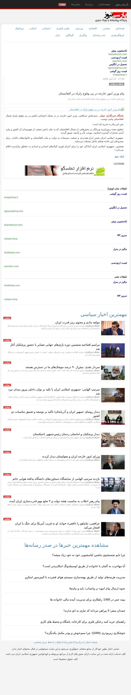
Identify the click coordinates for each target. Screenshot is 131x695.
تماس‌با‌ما (75, 4)
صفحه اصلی (91, 642)
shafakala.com (12, 252)
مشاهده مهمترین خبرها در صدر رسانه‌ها (66, 545)
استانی (33, 28)
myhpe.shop (10, 238)
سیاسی (106, 28)
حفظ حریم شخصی (43, 642)
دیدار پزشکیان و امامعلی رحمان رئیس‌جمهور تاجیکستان (66, 434)
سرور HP (122, 235)
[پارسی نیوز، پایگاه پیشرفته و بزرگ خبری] (111, 17)
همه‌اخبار (120, 28)
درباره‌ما (89, 4)
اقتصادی (93, 28)
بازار (57, 35)
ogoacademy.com (117, 67)
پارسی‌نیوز (121, 4)
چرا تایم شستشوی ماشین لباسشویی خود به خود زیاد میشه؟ (88, 555)
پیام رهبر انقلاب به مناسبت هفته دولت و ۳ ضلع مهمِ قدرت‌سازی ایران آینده (54, 501)
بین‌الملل (19, 28)
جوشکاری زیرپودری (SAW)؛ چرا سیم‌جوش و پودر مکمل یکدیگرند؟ (85, 633)
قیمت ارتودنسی (119, 57)
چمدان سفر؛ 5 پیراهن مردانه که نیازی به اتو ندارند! (94, 610)
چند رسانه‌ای (99, 35)
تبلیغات (58, 642)
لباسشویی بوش (119, 50)
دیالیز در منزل (120, 249)
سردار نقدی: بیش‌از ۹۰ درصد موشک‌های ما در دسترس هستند (62, 367)
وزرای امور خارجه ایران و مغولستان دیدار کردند (71, 456)
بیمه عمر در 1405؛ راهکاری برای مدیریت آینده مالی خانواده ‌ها (87, 599)
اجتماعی (46, 28)
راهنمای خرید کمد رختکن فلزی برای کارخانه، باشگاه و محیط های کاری (82, 621)
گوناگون (70, 35)
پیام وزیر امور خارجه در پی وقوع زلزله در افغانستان (91, 93)
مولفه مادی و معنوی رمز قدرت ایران (77, 322)
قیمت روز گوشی (118, 71)
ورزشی (79, 28)
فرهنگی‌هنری (117, 35)
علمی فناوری (62, 28)
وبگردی (83, 35)
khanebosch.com (117, 54)
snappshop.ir (120, 74)
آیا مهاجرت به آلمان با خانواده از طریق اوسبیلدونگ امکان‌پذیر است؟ (84, 566)
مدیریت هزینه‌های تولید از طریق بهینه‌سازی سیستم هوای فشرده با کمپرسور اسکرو (75, 577)
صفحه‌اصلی (104, 4)
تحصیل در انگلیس (118, 64)
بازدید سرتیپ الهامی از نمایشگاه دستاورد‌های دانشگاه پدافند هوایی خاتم (56, 478)
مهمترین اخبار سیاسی (104, 314)
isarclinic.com (119, 61)
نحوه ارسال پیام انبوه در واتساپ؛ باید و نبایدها (97, 588)
